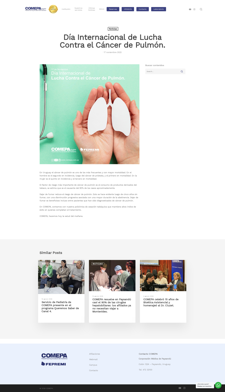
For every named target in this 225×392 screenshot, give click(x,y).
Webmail (93, 359)
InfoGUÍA (128, 9)
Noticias (113, 29)
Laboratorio (159, 9)
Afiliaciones (94, 354)
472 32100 (147, 370)
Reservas (113, 9)
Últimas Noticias (91, 9)
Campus (93, 365)
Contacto (142, 9)
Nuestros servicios (78, 9)
